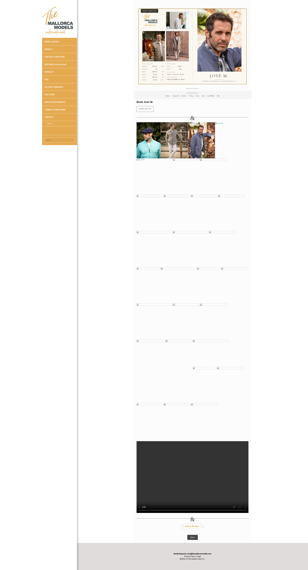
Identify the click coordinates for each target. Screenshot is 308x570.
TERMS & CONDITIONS (55, 109)
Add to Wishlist (192, 526)
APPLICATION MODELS (55, 102)
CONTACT (49, 117)
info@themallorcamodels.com (199, 554)
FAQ (46, 79)
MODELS (48, 49)
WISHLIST (49, 71)
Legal (199, 556)
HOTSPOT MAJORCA (54, 87)
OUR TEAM (50, 94)
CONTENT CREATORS (55, 56)
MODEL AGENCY (52, 41)
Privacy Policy (189, 556)
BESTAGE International (55, 64)
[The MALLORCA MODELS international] (58, 21)
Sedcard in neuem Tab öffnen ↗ (192, 88)
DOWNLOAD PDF (145, 109)
